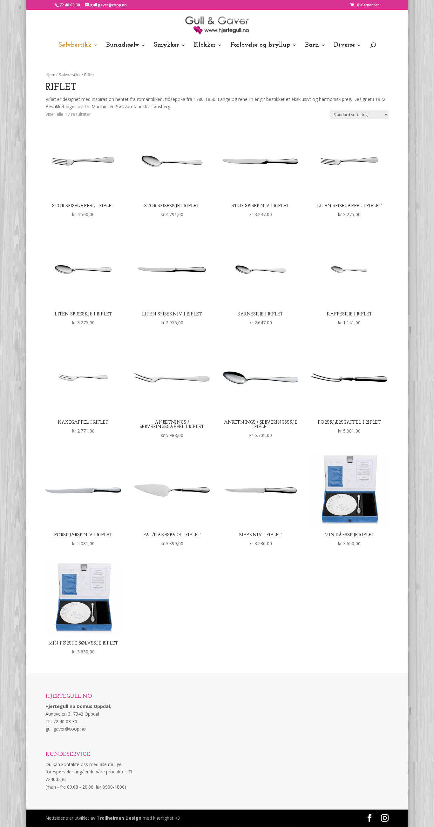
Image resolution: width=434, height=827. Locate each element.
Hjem (50, 74)
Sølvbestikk (75, 45)
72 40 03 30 (69, 5)
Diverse (344, 45)
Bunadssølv (122, 45)
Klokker (205, 45)
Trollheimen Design (119, 818)
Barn (312, 45)
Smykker (166, 45)
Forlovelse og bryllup (260, 45)
